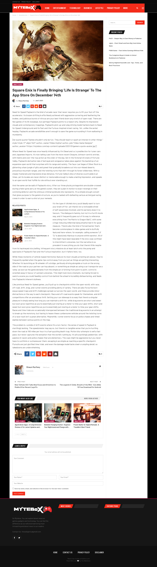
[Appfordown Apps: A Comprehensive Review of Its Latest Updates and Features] (17, 212)
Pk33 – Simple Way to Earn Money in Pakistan (125, 38)
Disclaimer (35, 2)
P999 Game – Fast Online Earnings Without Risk (126, 50)
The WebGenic (85, 561)
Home (47, 8)
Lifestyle (99, 8)
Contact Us (16, 2)
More (125, 8)
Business (88, 8)
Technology (75, 8)
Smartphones (17, 84)
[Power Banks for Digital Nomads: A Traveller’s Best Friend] (17, 238)
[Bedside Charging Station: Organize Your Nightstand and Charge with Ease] (17, 226)
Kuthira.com (86, 559)
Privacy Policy (26, 2)
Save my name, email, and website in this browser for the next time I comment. (41, 489)
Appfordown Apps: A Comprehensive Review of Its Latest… (34, 211)
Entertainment (59, 8)
